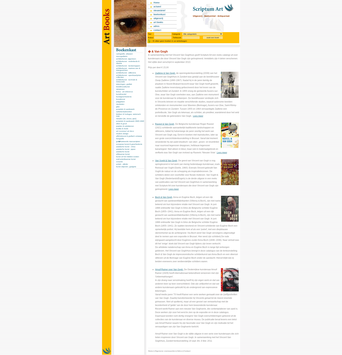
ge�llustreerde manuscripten (128, 141)
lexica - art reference (124, 92)
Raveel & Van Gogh (164, 124)
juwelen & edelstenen (125, 126)
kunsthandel (121, 94)
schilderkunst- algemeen (126, 59)
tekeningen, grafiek (124, 84)
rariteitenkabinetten (124, 112)
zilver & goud (121, 124)
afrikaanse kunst (123, 154)
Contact (187, 351)
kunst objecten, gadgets (126, 167)
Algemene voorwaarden (165, 351)
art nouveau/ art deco (125, 131)
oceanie (119, 162)
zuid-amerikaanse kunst (126, 159)
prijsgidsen (120, 102)
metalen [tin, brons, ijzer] (126, 119)
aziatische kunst (122, 152)
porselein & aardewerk (125, 109)
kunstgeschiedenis (123, 97)
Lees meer (198, 116)
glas (118, 107)
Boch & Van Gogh (163, 197)
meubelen (120, 104)
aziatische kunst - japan (126, 149)
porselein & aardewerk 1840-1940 (130, 121)
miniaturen (120, 89)
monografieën (122, 56)
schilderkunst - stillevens (126, 73)
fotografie (120, 139)
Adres (179, 351)
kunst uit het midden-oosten (127, 157)
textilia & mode (122, 129)
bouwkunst (120, 99)
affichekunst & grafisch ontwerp (129, 136)
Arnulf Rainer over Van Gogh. (169, 269)
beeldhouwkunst (123, 87)
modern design (122, 134)
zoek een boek (213, 38)
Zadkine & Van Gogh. (165, 73)
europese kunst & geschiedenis (129, 144)
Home (150, 351)
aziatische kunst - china (125, 147)
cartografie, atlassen (124, 54)
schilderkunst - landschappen (128, 66)
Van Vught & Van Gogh (166, 160)
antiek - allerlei (122, 164)
